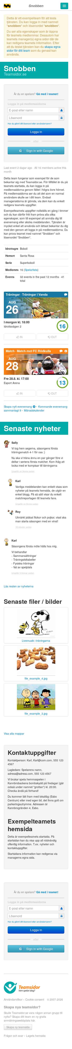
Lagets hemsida (36, 1036)
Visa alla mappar (14, 733)
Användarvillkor (13, 999)
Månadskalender (34, 410)
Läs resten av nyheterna (18, 586)
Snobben (36, 5)
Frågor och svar (13, 1036)
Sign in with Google (38, 150)
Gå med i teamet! (47, 94)
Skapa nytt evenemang (18, 406)
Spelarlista (31, 270)
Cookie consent (34, 999)
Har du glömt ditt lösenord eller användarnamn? (30, 123)
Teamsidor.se (15, 74)
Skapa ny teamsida (18, 1027)
